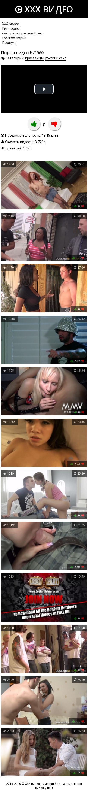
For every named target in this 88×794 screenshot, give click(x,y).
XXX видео (47, 9)
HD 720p (39, 141)
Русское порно (14, 38)
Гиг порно (10, 28)
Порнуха (9, 42)
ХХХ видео (10, 23)
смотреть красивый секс (22, 33)
